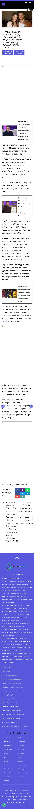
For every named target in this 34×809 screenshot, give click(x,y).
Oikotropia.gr (7, 776)
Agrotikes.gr (7, 737)
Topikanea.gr (21, 749)
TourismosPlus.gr (22, 753)
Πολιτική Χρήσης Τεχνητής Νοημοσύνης (12, 702)
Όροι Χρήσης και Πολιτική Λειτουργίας (11, 683)
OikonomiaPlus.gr (8, 773)
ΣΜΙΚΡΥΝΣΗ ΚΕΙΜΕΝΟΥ (19, 52)
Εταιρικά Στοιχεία (6, 667)
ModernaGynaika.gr (9, 769)
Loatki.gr (6, 761)
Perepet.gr (6, 780)
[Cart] (26, 2)
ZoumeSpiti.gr (21, 776)
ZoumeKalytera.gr (22, 773)
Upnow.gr (20, 761)
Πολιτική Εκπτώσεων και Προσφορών (11, 710)
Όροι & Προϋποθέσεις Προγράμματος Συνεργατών (15, 726)
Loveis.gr (6, 765)
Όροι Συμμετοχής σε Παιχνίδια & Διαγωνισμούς (14, 691)
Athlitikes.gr (7, 741)
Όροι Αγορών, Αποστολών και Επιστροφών (13, 687)
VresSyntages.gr (22, 765)
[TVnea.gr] (3, 5)
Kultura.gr (6, 757)
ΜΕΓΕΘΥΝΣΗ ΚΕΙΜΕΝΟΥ (8, 52)
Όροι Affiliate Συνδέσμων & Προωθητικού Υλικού (14, 714)
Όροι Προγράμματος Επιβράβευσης (11, 722)
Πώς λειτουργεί (6, 671)
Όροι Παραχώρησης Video (8, 695)
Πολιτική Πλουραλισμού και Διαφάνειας (12, 679)
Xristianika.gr (21, 769)
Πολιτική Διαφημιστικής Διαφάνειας (11, 718)
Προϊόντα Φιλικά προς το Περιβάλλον (11, 706)
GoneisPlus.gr (7, 753)
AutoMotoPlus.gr (8, 745)
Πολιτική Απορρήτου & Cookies (9, 675)
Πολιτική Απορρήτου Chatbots (9, 699)
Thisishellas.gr (21, 745)
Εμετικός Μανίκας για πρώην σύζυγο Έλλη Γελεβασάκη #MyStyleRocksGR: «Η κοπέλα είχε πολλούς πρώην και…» (12, 39)
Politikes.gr (20, 737)
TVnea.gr (20, 757)
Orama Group (14, 791)
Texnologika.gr (21, 741)
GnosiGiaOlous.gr (8, 749)
